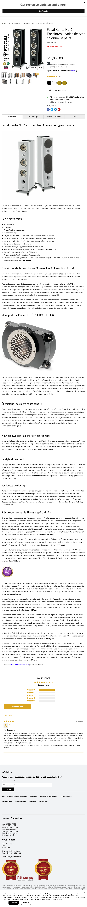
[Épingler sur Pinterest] (59, 109)
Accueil (4, 23)
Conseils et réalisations (48, 796)
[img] (9, 721)
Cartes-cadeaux (66, 796)
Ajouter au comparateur (57, 90)
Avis (74, 116)
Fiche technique (33, 116)
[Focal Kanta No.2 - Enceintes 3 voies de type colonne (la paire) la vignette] (4, 75)
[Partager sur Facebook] (48, 109)
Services (32, 802)
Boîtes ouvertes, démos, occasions (14, 796)
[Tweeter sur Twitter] (52, 109)
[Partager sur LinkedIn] (55, 109)
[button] (52, 76)
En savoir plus (71, 64)
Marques (33, 796)
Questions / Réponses (54, 116)
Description (12, 116)
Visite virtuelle (20, 802)
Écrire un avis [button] (17, 706)
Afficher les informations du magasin (61, 102)
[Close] (85, 892)
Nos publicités (7, 802)
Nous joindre (43, 802)
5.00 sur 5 (49, 682)
